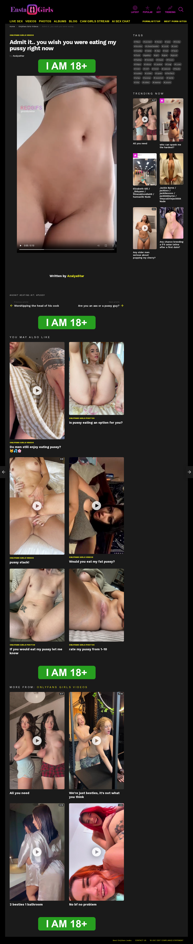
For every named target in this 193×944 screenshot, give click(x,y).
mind (156, 69)
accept (148, 42)
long (169, 64)
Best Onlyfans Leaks (122, 940)
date (149, 51)
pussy (41, 295)
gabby (147, 55)
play (138, 78)
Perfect (170, 73)
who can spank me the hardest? (170, 146)
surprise (159, 78)
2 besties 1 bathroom (26, 904)
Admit (14, 295)
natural (167, 69)
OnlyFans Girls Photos (82, 418)
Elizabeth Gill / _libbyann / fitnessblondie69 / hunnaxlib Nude (143, 192)
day (158, 51)
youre (168, 82)
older (149, 73)
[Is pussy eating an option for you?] (96, 378)
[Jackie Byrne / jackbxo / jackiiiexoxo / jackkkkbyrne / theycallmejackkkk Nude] (171, 169)
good (174, 55)
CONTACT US (140, 940)
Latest (135, 12)
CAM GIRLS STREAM (94, 21)
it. (33, 295)
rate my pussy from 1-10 (88, 649)
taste (170, 78)
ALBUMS (60, 21)
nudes (139, 73)
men (138, 69)
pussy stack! (19, 562)
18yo (138, 42)
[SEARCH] (181, 9)
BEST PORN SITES (175, 21)
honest (150, 60)
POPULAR (147, 12)
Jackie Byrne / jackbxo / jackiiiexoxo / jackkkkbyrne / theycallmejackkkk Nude (170, 194)
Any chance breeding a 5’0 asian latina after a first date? (171, 244)
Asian (159, 42)
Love (178, 64)
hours (170, 60)
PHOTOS (45, 21)
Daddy (139, 51)
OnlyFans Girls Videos (22, 443)
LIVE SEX (16, 21)
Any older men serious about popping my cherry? (144, 255)
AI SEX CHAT (121, 21)
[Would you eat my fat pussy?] (96, 505)
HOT (159, 12)
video (146, 82)
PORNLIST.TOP (151, 21)
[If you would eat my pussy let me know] (37, 605)
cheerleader (152, 46)
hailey (138, 60)
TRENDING (170, 12)
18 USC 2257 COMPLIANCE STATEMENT (166, 940)
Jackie (159, 64)
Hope (160, 60)
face (175, 51)
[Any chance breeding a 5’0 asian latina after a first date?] (171, 223)
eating (25, 295)
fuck (138, 55)
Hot (162, 100)
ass (168, 42)
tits (137, 82)
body (177, 42)
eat (166, 51)
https (138, 64)
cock (166, 46)
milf (147, 69)
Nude (177, 69)
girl (157, 55)
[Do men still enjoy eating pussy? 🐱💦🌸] (37, 390)
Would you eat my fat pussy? (92, 561)
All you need (19, 793)
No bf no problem (82, 904)
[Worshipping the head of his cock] (3, 472)
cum (175, 46)
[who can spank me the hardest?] (171, 120)
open (159, 73)
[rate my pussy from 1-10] (96, 605)
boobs (139, 46)
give (165, 55)
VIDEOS (30, 21)
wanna (157, 82)
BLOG (73, 21)
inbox (148, 64)
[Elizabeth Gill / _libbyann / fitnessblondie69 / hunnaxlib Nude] (145, 169)
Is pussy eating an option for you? (96, 422)
